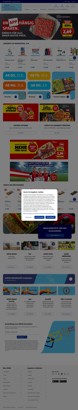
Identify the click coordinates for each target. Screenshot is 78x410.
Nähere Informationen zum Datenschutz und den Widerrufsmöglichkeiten (38, 213)
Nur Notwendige (39, 217)
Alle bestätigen (50, 217)
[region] (39, 205)
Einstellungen (28, 217)
